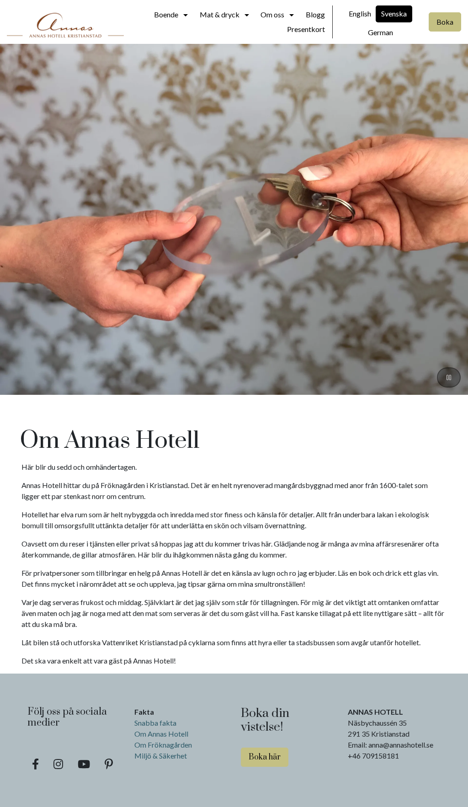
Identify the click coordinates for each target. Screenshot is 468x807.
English (360, 13)
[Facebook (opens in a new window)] (35, 764)
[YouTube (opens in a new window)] (84, 764)
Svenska (394, 13)
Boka (444, 21)
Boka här (265, 757)
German (380, 32)
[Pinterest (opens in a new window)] (108, 764)
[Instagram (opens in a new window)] (58, 764)
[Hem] (65, 22)
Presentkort (306, 29)
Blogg (315, 14)
